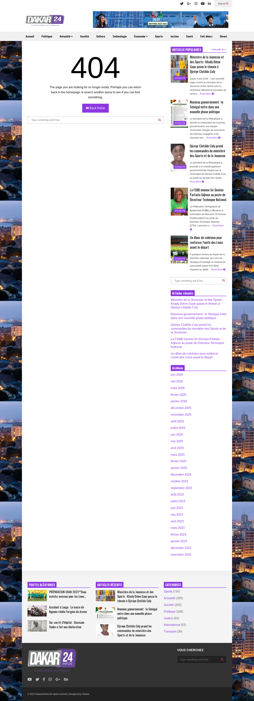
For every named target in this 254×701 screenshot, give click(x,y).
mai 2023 (177, 514)
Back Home (97, 108)
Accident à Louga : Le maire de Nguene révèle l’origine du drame (68, 609)
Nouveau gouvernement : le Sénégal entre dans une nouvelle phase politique (206, 107)
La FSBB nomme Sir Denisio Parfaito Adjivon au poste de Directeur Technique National (208, 194)
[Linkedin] (209, 3)
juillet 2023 (178, 501)
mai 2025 (177, 441)
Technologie (119, 36)
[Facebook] (44, 679)
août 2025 (177, 421)
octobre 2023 (179, 481)
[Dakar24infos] (45, 21)
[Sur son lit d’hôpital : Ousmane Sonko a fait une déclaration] (37, 626)
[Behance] (66, 679)
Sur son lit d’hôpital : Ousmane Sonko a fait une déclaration (66, 624)
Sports (159, 36)
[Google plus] (189, 3)
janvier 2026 (179, 401)
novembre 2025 (181, 414)
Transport (170, 631)
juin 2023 (177, 507)
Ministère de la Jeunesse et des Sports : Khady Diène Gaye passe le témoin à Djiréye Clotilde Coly (207, 64)
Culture (100, 36)
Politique (46, 36)
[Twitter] (182, 3)
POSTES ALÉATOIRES (42, 585)
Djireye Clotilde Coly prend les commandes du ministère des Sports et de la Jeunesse (207, 151)
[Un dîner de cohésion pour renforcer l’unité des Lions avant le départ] (179, 249)
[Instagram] (195, 3)
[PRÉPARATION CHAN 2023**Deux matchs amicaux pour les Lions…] (37, 595)
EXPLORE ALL (219, 50)
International (172, 624)
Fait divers (206, 36)
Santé (189, 36)
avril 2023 (177, 521)
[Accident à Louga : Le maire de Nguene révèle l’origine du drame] (37, 610)
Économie (140, 36)
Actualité (65, 36)
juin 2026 (177, 374)
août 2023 (177, 494)
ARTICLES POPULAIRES (186, 49)
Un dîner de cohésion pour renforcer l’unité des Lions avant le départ (206, 242)
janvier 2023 (179, 541)
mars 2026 (178, 388)
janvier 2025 (179, 467)
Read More (206, 94)
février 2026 (178, 394)
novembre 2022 (181, 554)
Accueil (30, 36)
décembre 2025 (181, 408)
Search (222, 3)
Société (84, 36)
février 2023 (178, 534)
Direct (223, 36)
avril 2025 (177, 448)
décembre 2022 (181, 547)
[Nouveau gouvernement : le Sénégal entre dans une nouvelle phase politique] (179, 114)
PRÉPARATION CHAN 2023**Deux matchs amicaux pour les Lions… (67, 594)
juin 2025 (177, 434)
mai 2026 (177, 381)
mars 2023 (178, 527)
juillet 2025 (178, 427)
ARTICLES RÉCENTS (109, 585)
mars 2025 (178, 454)
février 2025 (178, 461)
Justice (175, 36)
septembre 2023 (181, 488)
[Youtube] (203, 3)
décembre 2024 (181, 474)
